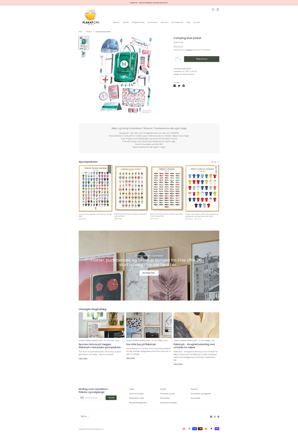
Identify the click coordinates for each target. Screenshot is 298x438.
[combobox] (178, 59)
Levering (189, 50)
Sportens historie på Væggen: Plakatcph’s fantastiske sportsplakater (100, 346)
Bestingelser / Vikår (136, 398)
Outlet (131, 389)
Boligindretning (138, 22)
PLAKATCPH (178, 42)
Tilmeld (111, 397)
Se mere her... (149, 272)
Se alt (214, 162)
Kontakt (197, 22)
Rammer (164, 22)
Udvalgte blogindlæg (92, 309)
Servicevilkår (195, 398)
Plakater (116, 22)
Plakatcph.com (98, 429)
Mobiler (126, 22)
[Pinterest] (217, 416)
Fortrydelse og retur (167, 394)
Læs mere (83, 358)
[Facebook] (210, 416)
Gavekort (194, 389)
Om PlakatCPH (177, 22)
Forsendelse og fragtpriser (201, 394)
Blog (188, 22)
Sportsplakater (88, 162)
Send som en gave (136, 394)
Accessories (152, 22)
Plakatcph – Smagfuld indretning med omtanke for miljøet (194, 346)
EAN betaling (165, 398)
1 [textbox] (175, 60)
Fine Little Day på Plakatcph (141, 344)
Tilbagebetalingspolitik (138, 403)
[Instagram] (214, 416)
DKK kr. (84, 416)
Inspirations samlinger (168, 403)
